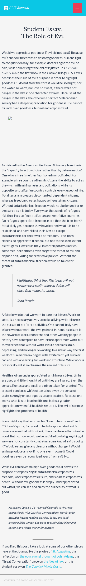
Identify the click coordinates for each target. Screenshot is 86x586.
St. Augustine (61, 551)
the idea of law (53, 561)
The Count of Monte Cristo (43, 566)
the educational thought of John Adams (46, 556)
